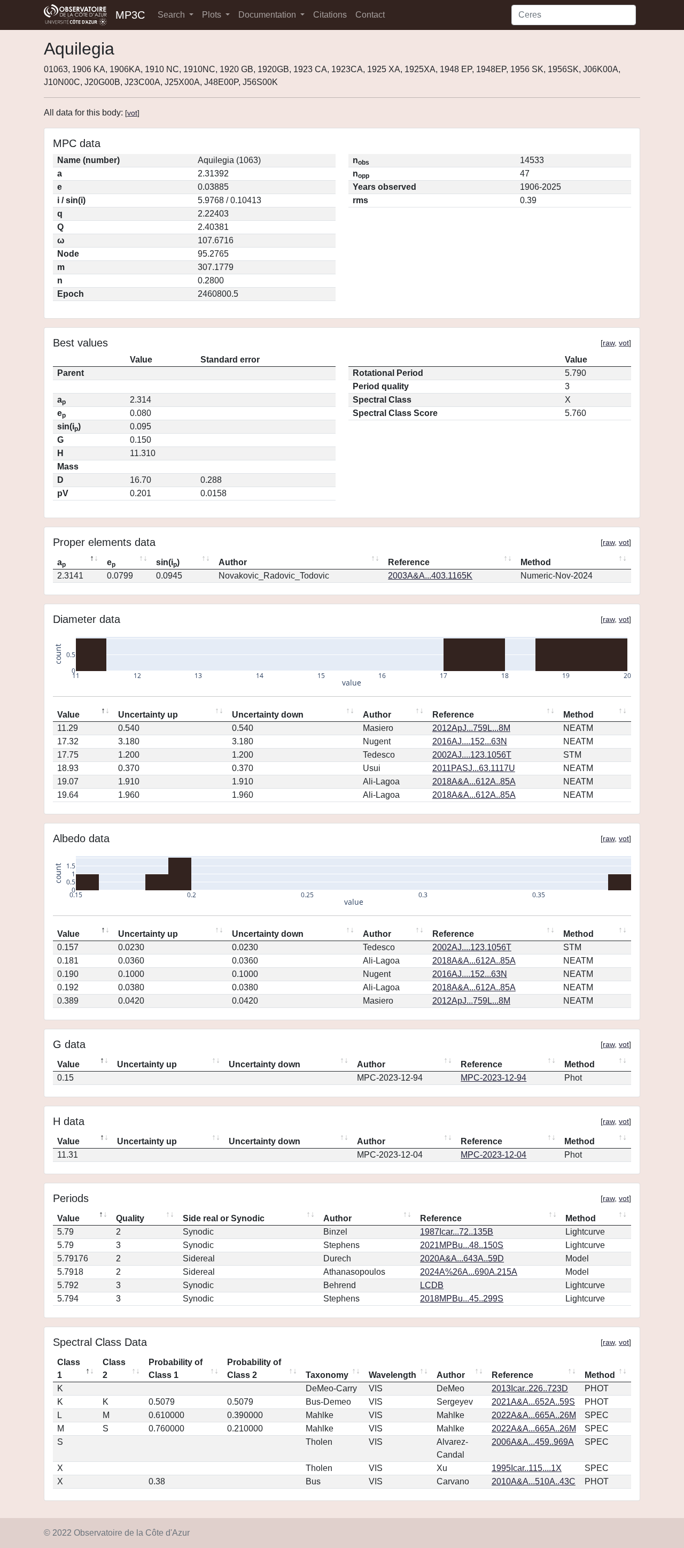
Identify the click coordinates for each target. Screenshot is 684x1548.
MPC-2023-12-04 (493, 1154)
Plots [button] (212, 14)
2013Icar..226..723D (530, 1388)
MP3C (130, 15)
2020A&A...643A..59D (462, 1258)
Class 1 (68, 1369)
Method (535, 562)
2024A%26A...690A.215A (468, 1271)
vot (132, 113)
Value (68, 714)
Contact (370, 14)
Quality (130, 1218)
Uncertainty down (268, 714)
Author (233, 562)
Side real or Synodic (224, 1218)
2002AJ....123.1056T (471, 754)
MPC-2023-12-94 (493, 1077)
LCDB (432, 1285)
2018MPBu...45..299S (461, 1298)
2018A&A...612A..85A (474, 781)
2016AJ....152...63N (469, 741)
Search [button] (172, 14)
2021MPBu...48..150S (461, 1245)
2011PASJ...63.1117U (473, 768)
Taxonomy (327, 1375)
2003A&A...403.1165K (430, 575)
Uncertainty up (148, 714)
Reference (409, 562)
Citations (330, 14)
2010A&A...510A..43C (534, 1481)
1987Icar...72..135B (456, 1231)
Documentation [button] (268, 14)
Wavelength (392, 1375)
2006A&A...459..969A (533, 1441)
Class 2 (114, 1369)
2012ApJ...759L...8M (471, 728)
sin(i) (168, 563)
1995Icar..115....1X (527, 1468)
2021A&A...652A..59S (533, 1401)
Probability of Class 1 (176, 1369)
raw (609, 342)
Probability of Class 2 (254, 1369)
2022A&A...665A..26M (534, 1415)
